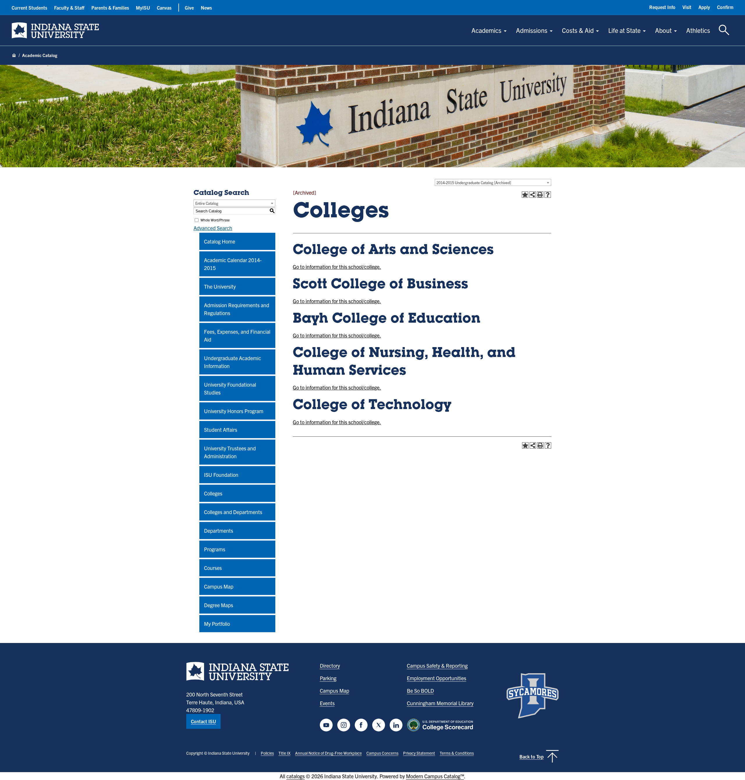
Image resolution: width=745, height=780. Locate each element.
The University (220, 286)
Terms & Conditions (457, 753)
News (206, 7)
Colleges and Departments (233, 512)
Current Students (29, 7)
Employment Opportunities (436, 678)
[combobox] (493, 182)
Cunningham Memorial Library (440, 703)
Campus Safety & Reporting (437, 665)
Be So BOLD (420, 690)
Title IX (284, 753)
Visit (686, 7)
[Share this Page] (532, 194)
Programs (214, 549)
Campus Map (218, 586)
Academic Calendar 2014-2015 (233, 264)
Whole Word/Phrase (215, 220)
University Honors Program (233, 411)
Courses (213, 567)
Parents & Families (110, 7)
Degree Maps (218, 605)
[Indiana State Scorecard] (441, 725)
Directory (330, 665)
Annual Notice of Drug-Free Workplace (328, 753)
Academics (486, 30)
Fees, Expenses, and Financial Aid (237, 335)
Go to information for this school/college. (337, 266)
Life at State (624, 30)
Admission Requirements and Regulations (236, 309)
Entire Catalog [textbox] (206, 203)
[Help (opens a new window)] (547, 194)
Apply (704, 7)
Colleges (213, 493)
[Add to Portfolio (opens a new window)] (525, 194)
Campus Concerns (382, 753)
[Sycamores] (532, 695)
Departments (218, 530)
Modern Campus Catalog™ (435, 776)
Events (327, 703)
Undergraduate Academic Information (232, 362)
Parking (328, 678)
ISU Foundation (221, 474)
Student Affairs (220, 429)
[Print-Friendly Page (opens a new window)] (540, 194)
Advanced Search (213, 228)
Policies (267, 753)
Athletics (698, 30)
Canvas (164, 7)
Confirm (725, 7)
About (663, 30)
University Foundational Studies (230, 388)
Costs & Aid (578, 30)
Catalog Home (219, 241)
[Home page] (14, 55)
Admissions (531, 30)
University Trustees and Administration (230, 452)
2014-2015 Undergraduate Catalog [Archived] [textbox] (474, 182)
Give (189, 7)
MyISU (143, 7)
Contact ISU (203, 721)
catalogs (295, 776)
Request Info (662, 7)
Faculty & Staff (69, 7)
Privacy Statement (419, 753)
